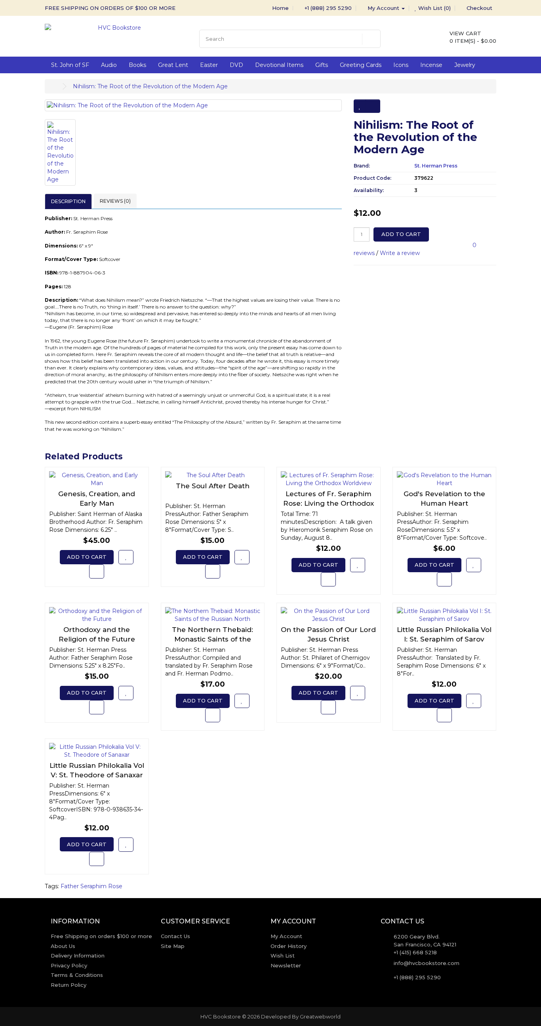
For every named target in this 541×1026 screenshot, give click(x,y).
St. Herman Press (435, 166)
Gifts (321, 65)
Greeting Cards (360, 65)
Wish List (282, 955)
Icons (400, 65)
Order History (288, 946)
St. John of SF (70, 65)
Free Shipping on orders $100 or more (101, 936)
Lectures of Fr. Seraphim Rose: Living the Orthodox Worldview (328, 503)
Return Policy (68, 985)
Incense (431, 65)
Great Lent (173, 65)
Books (137, 65)
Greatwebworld (320, 1016)
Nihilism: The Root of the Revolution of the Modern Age (150, 86)
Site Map (173, 946)
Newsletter (285, 965)
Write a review (400, 253)
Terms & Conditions (77, 975)
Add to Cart (401, 234)
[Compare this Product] (373, 106)
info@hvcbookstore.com (426, 963)
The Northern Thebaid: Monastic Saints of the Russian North (212, 639)
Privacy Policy (69, 965)
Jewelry (464, 65)
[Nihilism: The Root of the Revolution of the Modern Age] (193, 105)
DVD (236, 65)
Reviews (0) (115, 201)
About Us (63, 946)
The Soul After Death (213, 486)
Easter (209, 65)
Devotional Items (279, 65)
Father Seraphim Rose (91, 886)
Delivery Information (78, 955)
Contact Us (175, 936)
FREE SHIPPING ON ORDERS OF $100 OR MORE (110, 8)
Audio (109, 65)
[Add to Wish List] (360, 106)
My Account (286, 936)
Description (68, 201)
